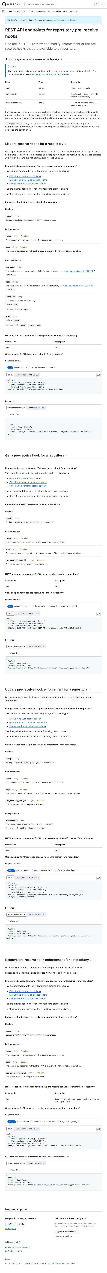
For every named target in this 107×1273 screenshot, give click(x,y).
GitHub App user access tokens (25, 176)
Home (11, 11)
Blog (73, 1263)
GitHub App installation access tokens (28, 180)
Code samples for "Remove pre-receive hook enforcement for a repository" (42, 1108)
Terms (27, 1263)
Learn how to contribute (63, 1236)
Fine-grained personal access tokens (27, 183)
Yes (12, 1224)
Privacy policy (10, 1229)
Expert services (62, 1263)
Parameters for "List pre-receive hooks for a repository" (32, 202)
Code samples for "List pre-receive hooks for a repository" (34, 354)
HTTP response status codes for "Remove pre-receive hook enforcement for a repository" (50, 1086)
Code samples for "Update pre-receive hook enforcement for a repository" (42, 857)
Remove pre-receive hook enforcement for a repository (47, 960)
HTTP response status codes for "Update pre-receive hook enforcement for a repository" (49, 838)
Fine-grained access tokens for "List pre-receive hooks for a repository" (41, 166)
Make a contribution (67, 1232)
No (22, 1224)
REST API (21, 11)
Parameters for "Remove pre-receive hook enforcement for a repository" (41, 1017)
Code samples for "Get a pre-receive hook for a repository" (34, 592)
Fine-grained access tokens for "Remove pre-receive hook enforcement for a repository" (49, 981)
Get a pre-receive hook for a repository (34, 455)
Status (43, 1263)
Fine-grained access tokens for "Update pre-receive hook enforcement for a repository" (48, 708)
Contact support (15, 1251)
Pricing (51, 1263)
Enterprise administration (39, 11)
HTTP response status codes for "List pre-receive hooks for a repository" (41, 335)
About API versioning (66, 20)
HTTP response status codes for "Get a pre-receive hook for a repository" (42, 574)
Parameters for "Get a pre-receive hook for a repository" (33, 504)
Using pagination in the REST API (80, 271)
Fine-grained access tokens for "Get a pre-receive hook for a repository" (41, 468)
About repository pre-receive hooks (32, 59)
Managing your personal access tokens (49, 74)
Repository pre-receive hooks (65, 11)
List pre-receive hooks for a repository (34, 144)
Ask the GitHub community (19, 1247)
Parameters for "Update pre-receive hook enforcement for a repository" (40, 744)
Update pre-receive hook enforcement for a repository (46, 689)
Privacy (35, 1263)
